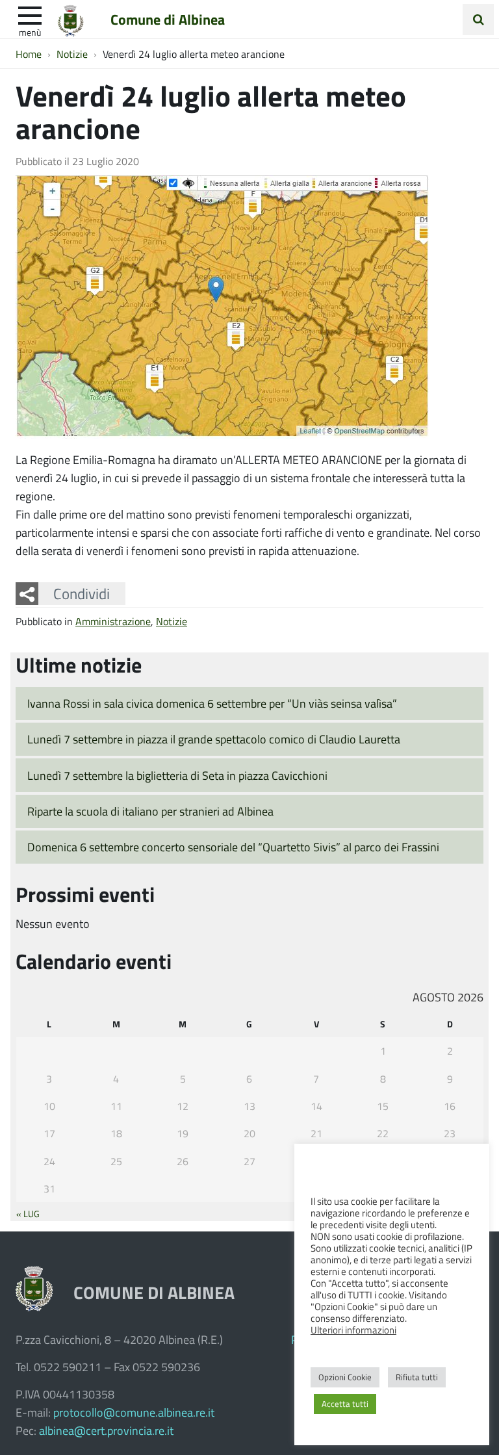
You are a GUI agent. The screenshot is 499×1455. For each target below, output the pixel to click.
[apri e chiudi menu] (30, 14)
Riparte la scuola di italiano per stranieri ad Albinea (150, 811)
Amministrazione (113, 620)
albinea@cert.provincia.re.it (106, 1430)
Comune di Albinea (167, 18)
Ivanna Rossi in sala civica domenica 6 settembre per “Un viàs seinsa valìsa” (212, 703)
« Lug (28, 1213)
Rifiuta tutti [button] (417, 1377)
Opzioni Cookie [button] (345, 1377)
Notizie (171, 620)
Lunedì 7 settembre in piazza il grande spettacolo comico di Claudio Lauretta (213, 739)
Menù (30, 31)
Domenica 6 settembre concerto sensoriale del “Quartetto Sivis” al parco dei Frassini (233, 847)
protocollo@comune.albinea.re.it (133, 1412)
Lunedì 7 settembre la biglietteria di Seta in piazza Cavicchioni (177, 775)
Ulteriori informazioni (353, 1329)
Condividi (81, 593)
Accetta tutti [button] (345, 1404)
